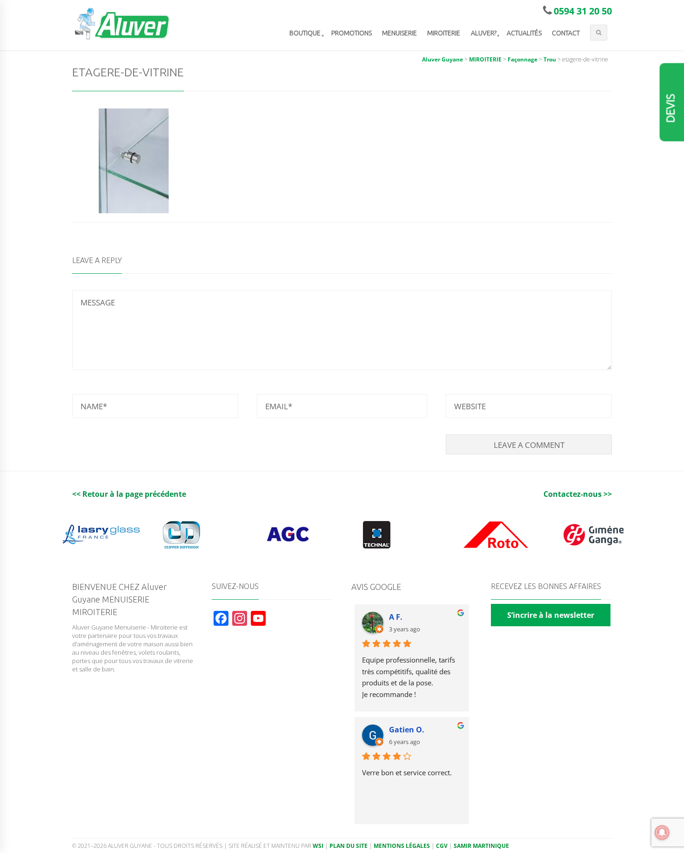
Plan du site (348, 846)
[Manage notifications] (662, 832)
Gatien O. (406, 729)
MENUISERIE (399, 33)
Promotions (351, 33)
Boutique (305, 33)
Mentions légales (402, 846)
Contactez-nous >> (577, 494)
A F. (395, 617)
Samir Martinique (481, 846)
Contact (566, 33)
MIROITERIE (443, 33)
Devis (670, 108)
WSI (318, 846)
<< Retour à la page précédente (129, 494)
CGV (442, 846)
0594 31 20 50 (583, 11)
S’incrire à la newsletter (550, 615)
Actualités (524, 33)
